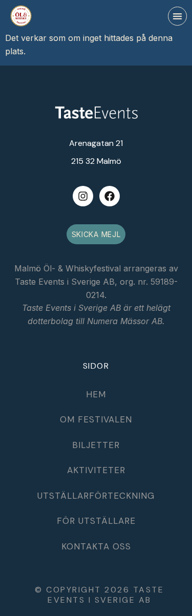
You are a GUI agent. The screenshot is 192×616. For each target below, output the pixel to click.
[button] (177, 16)
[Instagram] (83, 196)
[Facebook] (109, 196)
